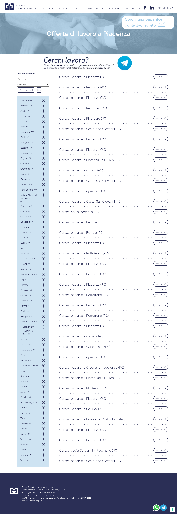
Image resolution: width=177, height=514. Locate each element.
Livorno (24, 232)
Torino (23, 413)
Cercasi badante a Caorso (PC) (81, 336)
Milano (23, 264)
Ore (39, 90)
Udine (23, 434)
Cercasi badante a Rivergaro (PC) (83, 108)
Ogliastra (24, 290)
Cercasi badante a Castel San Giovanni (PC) (90, 129)
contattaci (143, 22)
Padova (24, 300)
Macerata (25, 248)
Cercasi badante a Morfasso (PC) (83, 388)
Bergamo (25, 132)
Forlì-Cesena (26, 189)
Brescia (24, 153)
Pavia (23, 311)
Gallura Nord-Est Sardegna (28, 197)
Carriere (99, 8)
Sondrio (24, 397)
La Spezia (25, 221)
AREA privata (165, 8)
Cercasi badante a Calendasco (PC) (84, 347)
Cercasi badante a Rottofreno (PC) (84, 253)
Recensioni (113, 8)
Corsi (74, 8)
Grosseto (24, 216)
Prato (23, 355)
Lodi (22, 237)
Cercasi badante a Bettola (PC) (81, 222)
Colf (25, 334)
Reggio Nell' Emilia (29, 365)
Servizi (42, 8)
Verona (24, 455)
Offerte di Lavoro (58, 8)
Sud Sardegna (27, 402)
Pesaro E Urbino (28, 321)
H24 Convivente (26, 90)
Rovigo (23, 386)
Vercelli (24, 449)
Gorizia (23, 211)
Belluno (24, 126)
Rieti (22, 371)
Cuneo (23, 174)
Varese (23, 439)
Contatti (135, 8)
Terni (22, 407)
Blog (125, 8)
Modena (24, 269)
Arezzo (23, 116)
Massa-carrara (27, 258)
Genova (24, 206)
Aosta (23, 111)
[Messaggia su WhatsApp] (156, 507)
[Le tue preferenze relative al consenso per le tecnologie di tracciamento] (172, 509)
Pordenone (26, 350)
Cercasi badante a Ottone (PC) (81, 170)
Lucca (23, 243)
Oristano (24, 295)
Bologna (24, 142)
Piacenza (25, 327)
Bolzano (24, 147)
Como (23, 163)
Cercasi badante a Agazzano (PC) (83, 191)
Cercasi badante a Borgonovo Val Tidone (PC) (92, 419)
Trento (23, 418)
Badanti (27, 331)
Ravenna (24, 360)
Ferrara (24, 179)
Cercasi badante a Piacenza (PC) (82, 77)
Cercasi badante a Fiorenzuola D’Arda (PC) (89, 160)
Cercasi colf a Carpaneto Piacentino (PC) (88, 450)
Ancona (24, 105)
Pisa (22, 339)
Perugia (24, 316)
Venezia (24, 444)
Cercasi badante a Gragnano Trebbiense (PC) (91, 367)
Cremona (25, 168)
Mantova (24, 253)
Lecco (23, 227)
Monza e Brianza (28, 274)
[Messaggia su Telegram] (163, 507)
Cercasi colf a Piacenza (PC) (79, 212)
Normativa (86, 8)
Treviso (24, 423)
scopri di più (160, 76)
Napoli (23, 279)
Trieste (23, 428)
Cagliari (24, 158)
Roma (23, 381)
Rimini (23, 376)
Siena (23, 392)
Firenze (24, 184)
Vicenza (24, 460)
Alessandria (26, 100)
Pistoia (23, 344)
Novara (24, 285)
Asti (22, 121)
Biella (23, 137)
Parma (23, 306)
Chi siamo (30, 8)
